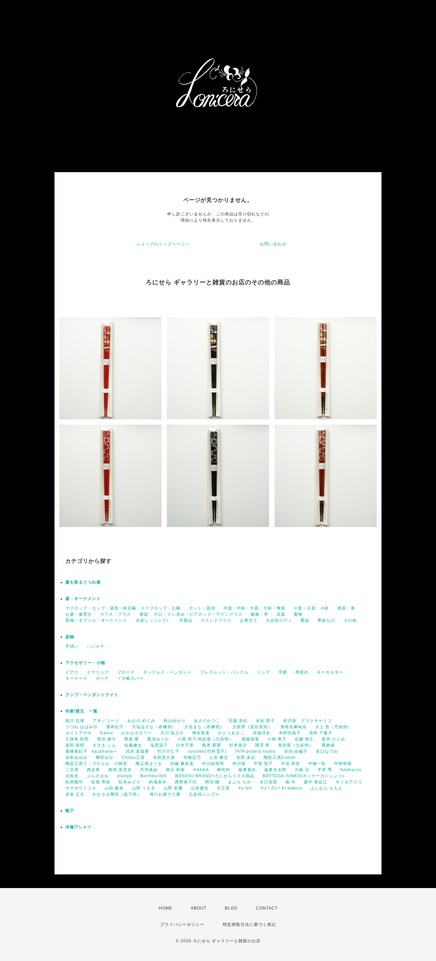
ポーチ (102, 678)
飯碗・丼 (259, 614)
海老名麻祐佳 (293, 726)
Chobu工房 (133, 757)
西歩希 (93, 769)
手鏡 (282, 672)
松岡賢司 (74, 782)
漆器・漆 (346, 608)
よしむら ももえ (326, 788)
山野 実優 (173, 788)
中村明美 (343, 763)
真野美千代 (186, 782)
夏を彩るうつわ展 (83, 582)
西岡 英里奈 (120, 769)
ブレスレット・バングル (224, 672)
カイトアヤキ (78, 733)
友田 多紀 (245, 757)
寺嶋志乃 (192, 757)
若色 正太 (74, 794)
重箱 (304, 620)
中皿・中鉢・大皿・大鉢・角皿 (254, 608)
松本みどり (130, 782)
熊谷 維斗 (106, 739)
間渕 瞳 (212, 782)
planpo (124, 776)
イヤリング (98, 672)
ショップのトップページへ (162, 244)
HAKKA (201, 769)
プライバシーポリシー (182, 924)
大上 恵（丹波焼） (333, 726)
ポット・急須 (202, 608)
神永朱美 (201, 733)
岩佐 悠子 (265, 720)
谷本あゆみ (76, 757)
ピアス (72, 672)
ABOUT (198, 908)
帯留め (302, 672)
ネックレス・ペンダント (167, 672)
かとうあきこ (231, 733)
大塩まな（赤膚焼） (204, 726)
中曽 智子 (263, 763)
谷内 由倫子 (296, 751)
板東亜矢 (247, 769)
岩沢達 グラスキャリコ (307, 720)
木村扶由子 (290, 733)
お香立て (249, 620)
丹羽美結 (149, 769)
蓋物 (298, 614)
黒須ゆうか (158, 739)
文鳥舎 (72, 776)
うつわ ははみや (81, 726)
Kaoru (106, 733)
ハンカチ (96, 646)
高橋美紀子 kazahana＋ (91, 751)
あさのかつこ (207, 720)
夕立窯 (223, 788)
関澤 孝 (262, 745)
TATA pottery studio (255, 751)
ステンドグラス (216, 620)
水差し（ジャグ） (153, 620)
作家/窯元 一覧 (81, 711)
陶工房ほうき (149, 763)
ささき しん (104, 745)
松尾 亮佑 (100, 782)
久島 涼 (302, 769)
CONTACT (267, 908)
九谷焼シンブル (204, 794)
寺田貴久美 (164, 757)
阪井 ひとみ (333, 739)
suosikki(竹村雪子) (207, 751)
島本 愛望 (211, 745)
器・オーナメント (83, 598)
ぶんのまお (98, 776)
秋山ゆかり (175, 720)
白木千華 (185, 745)
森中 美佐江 (315, 782)
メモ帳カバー (130, 678)
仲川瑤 (239, 763)
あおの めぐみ (141, 720)
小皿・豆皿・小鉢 (311, 608)
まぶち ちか (239, 782)
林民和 (223, 769)
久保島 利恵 (77, 739)
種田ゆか (104, 757)
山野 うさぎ (143, 788)
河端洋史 (261, 733)
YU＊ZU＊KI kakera (281, 788)
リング (263, 672)
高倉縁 (328, 745)
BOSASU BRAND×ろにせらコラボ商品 (214, 776)
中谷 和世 (290, 763)
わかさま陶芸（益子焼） (117, 794)
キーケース (76, 678)
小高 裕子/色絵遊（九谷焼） (205, 739)
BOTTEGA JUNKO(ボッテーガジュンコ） (305, 776)
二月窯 (72, 769)
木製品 (185, 620)
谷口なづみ (327, 751)
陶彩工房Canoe (280, 757)
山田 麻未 (114, 788)
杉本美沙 (238, 745)
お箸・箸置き (78, 614)
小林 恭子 (276, 739)
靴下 (69, 810)
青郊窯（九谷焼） (295, 745)
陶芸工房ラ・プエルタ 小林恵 (96, 763)
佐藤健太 (133, 745)
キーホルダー (330, 672)
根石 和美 (175, 769)
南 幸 (290, 782)
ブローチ (126, 672)
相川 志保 (74, 720)
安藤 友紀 (238, 720)
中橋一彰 (317, 763)
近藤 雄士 (304, 739)
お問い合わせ (273, 244)
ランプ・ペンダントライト (92, 694)
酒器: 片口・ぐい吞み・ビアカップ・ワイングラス (191, 614)
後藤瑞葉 (250, 739)
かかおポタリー (136, 733)
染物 (69, 636)
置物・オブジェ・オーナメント (96, 620)
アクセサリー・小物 (85, 662)
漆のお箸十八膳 (165, 794)
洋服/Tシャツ (78, 827)
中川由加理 (213, 763)
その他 (350, 620)
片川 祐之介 (172, 733)
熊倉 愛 (131, 739)
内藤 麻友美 (182, 763)
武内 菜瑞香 (137, 751)
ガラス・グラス (115, 614)
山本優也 (199, 788)
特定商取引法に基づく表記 (249, 924)
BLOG (231, 908)
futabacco (350, 769)
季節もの (326, 620)
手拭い (72, 646)
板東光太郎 (275, 769)
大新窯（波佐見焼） (252, 726)
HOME (165, 908)
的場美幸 (158, 782)
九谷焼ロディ (279, 620)
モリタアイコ (349, 782)
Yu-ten (245, 788)
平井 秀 (324, 769)
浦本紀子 (115, 726)
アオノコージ (106, 720)
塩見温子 (159, 745)
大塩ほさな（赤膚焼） (154, 726)
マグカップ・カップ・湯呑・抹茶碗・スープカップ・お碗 (123, 608)
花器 (281, 614)
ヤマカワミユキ (80, 788)
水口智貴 (268, 782)
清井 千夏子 (320, 733)
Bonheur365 (153, 776)
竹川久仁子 (168, 751)
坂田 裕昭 (74, 745)
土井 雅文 (218, 757)
